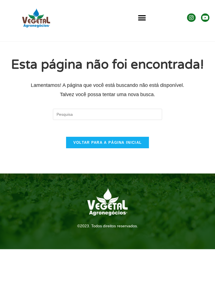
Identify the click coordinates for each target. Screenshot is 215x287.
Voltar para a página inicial (107, 142)
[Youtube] (205, 17)
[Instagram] (191, 17)
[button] (142, 18)
